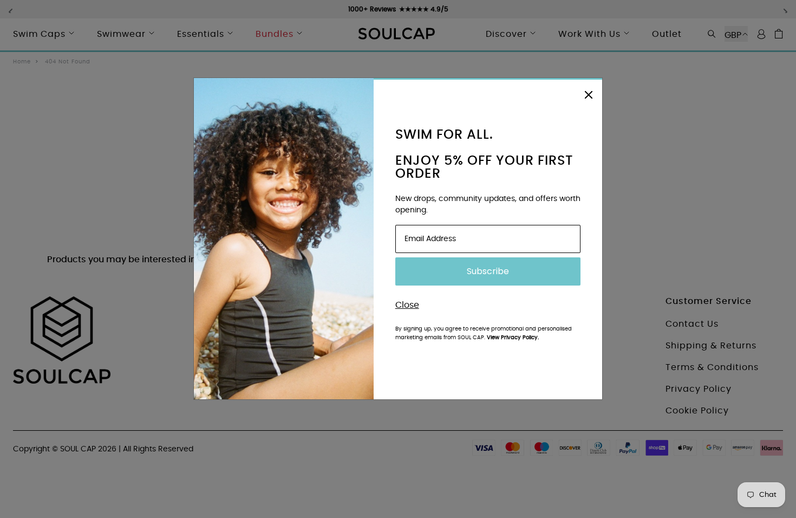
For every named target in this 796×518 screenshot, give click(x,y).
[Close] (589, 93)
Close (407, 305)
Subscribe (488, 271)
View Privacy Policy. (513, 337)
